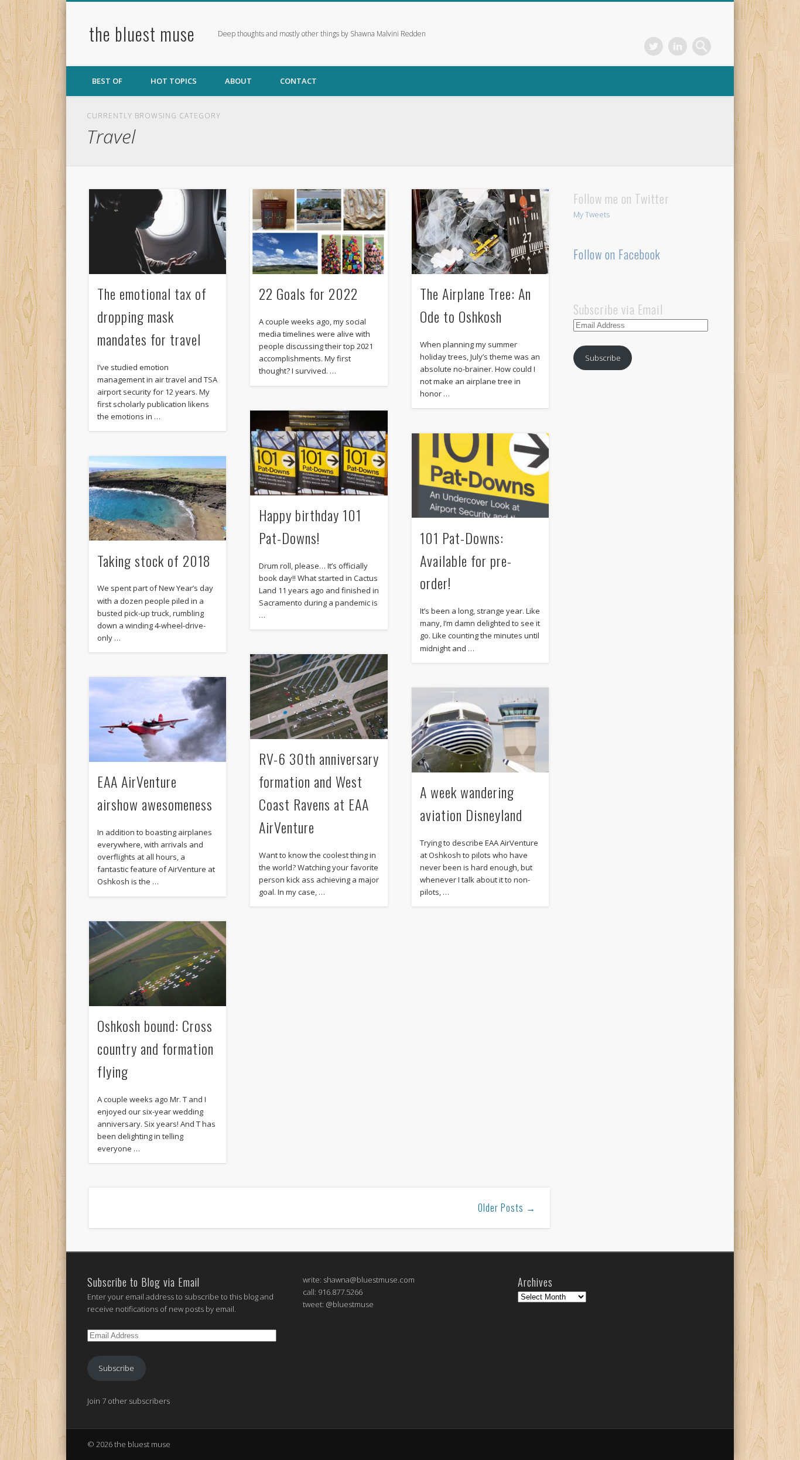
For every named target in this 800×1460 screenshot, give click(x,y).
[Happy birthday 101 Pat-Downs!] (318, 453)
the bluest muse (142, 33)
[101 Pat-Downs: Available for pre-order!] (480, 475)
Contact (298, 81)
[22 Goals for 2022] (318, 231)
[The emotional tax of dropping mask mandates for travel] (157, 231)
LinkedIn (677, 46)
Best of (107, 81)
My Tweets (591, 214)
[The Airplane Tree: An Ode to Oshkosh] (480, 231)
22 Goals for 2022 (308, 293)
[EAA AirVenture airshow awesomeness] (157, 719)
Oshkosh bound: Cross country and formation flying (155, 1048)
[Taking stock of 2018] (157, 498)
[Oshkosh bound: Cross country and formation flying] (157, 963)
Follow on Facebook (617, 254)
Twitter (653, 46)
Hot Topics (174, 81)
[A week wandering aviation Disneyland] (480, 730)
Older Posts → (507, 1208)
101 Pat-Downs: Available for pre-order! (466, 560)
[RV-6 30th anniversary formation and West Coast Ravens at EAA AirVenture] (318, 696)
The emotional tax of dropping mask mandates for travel (152, 316)
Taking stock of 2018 (154, 560)
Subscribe (603, 358)
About (238, 81)
